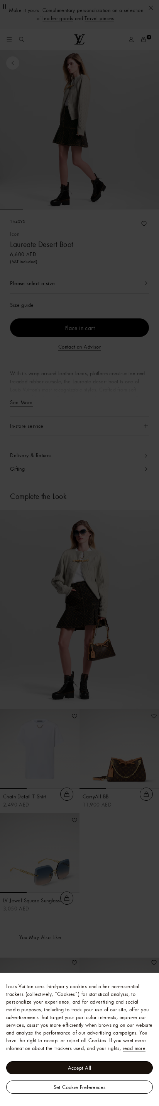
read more (134, 1048)
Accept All (79, 1067)
